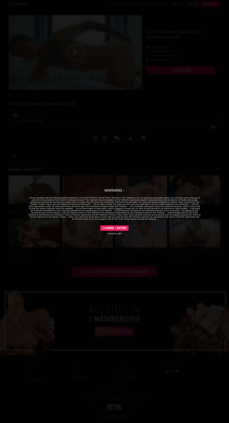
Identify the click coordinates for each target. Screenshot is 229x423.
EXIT (120, 234)
